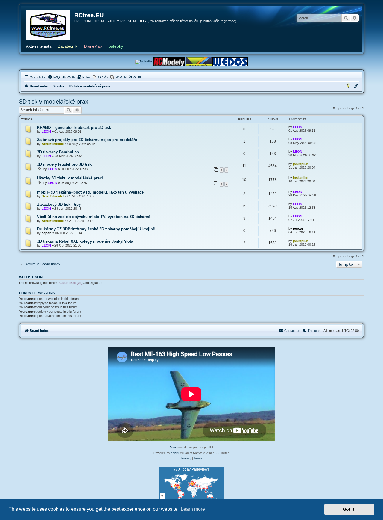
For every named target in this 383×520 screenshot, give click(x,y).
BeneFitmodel (53, 144)
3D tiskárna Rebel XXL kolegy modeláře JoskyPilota (85, 241)
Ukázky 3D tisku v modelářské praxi (70, 178)
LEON (46, 131)
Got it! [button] (349, 509)
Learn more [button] (193, 509)
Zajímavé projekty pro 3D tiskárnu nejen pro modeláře (87, 139)
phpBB (175, 452)
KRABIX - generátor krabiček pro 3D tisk (74, 127)
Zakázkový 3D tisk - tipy (59, 204)
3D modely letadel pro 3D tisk (64, 164)
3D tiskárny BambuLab (58, 152)
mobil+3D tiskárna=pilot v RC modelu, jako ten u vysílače (90, 192)
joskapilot (300, 164)
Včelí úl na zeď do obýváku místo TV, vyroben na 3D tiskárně (93, 216)
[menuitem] (54, 77)
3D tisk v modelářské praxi (54, 101)
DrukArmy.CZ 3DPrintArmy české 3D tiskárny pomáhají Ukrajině (96, 229)
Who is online (32, 277)
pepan (46, 233)
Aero (172, 447)
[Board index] (48, 25)
